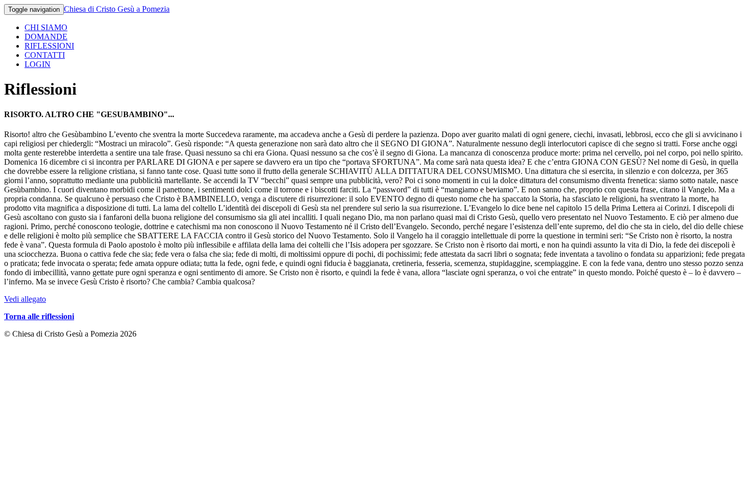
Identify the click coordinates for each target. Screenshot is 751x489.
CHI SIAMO (46, 27)
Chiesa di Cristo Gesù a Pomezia (117, 9)
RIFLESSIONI (49, 45)
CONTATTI (45, 55)
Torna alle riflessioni (39, 316)
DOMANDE (46, 36)
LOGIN (38, 64)
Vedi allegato (25, 299)
